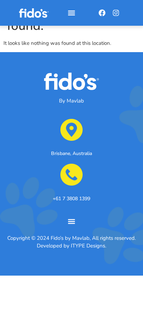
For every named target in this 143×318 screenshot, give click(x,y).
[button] (71, 13)
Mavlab (75, 100)
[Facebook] (102, 12)
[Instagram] (115, 12)
